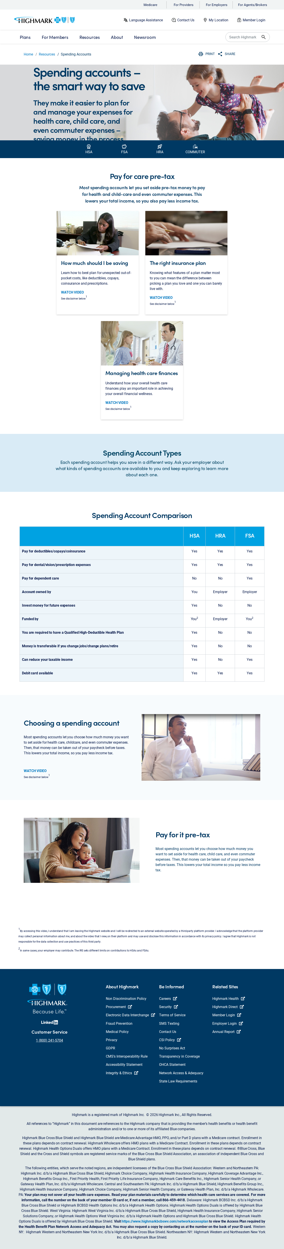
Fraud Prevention (119, 1023)
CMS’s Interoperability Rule (127, 1056)
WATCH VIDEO (72, 292)
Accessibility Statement (124, 1064)
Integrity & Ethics (119, 1072)
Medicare (150, 4)
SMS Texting (169, 1023)
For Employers (216, 4)
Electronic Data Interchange (127, 1015)
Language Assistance (146, 20)
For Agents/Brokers (252, 4)
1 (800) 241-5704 (49, 1040)
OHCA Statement (172, 1064)
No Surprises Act (172, 1048)
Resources (47, 54)
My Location (218, 20)
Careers (165, 998)
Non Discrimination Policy (126, 998)
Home (28, 54)
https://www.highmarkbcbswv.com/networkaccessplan (165, 1221)
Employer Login (224, 1023)
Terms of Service (172, 1015)
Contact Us (185, 20)
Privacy (111, 1039)
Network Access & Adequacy (181, 1072)
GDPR (110, 1048)
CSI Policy (167, 1039)
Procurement (116, 1006)
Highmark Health (225, 998)
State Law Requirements (178, 1081)
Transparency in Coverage (179, 1056)
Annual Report (223, 1031)
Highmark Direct (225, 1006)
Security (165, 1006)
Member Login (254, 20)
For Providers (183, 4)
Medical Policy (117, 1031)
